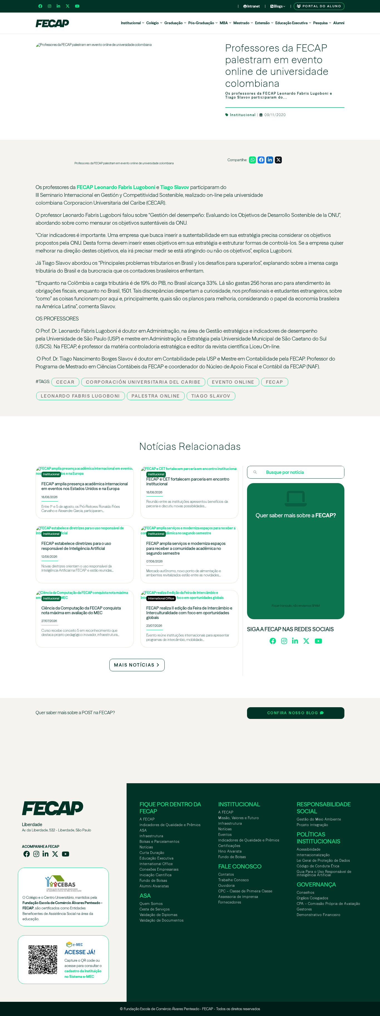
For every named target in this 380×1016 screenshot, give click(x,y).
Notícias (146, 847)
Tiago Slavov (174, 187)
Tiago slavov (211, 396)
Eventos (225, 835)
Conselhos (305, 892)
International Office (156, 864)
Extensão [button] (262, 23)
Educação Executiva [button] (291, 23)
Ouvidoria (226, 885)
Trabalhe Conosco (233, 880)
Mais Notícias (135, 665)
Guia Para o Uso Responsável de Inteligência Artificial (324, 873)
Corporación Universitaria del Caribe (143, 382)
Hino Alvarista (230, 851)
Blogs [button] (278, 6)
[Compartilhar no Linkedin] (269, 159)
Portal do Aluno (321, 6)
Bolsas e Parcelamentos (159, 841)
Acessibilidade (308, 849)
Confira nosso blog (293, 713)
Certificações (229, 846)
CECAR (65, 382)
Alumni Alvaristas (154, 886)
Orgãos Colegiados (312, 898)
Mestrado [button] (241, 23)
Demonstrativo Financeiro (318, 915)
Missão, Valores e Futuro (238, 818)
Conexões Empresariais (159, 869)
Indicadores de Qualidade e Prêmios (170, 825)
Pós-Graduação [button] (201, 23)
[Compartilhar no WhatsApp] (252, 159)
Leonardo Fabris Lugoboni (124, 187)
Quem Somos (151, 904)
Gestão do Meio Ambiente (319, 819)
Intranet (253, 6)
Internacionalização (313, 855)
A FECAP (147, 819)
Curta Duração (152, 853)
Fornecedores (229, 902)
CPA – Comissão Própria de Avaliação (328, 904)
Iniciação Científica (156, 875)
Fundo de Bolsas (153, 880)
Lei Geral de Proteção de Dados (323, 860)
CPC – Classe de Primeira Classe (245, 891)
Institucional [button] (131, 23)
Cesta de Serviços (155, 909)
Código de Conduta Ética (318, 866)
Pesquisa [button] (320, 23)
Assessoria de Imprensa (238, 897)
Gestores (304, 909)
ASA (143, 830)
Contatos (226, 874)
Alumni (338, 23)
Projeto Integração (312, 825)
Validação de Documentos (162, 920)
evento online (233, 382)
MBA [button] (224, 23)
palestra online (156, 396)
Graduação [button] (173, 23)
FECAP (85, 187)
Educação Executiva (157, 858)
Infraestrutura (151, 836)
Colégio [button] (152, 23)
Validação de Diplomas (158, 915)
